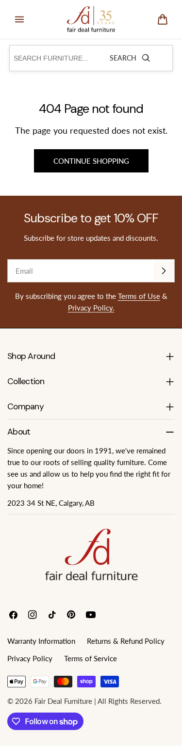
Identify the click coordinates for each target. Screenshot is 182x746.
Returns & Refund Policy (126, 641)
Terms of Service (90, 658)
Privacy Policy (29, 658)
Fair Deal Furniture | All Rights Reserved (97, 701)
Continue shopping (91, 160)
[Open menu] (19, 19)
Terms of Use (139, 296)
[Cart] (162, 19)
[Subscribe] (163, 271)
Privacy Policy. (91, 307)
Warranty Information (41, 641)
